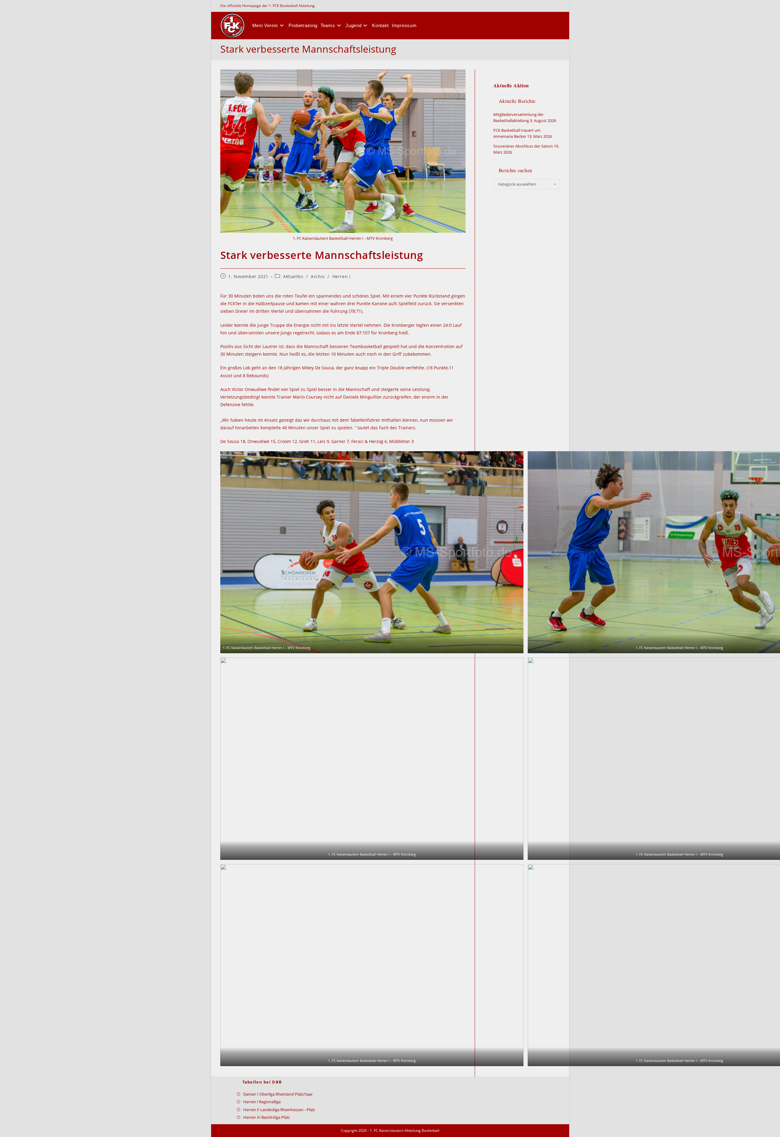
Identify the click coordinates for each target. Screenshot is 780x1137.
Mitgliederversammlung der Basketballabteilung (518, 117)
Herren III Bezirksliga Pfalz (266, 1117)
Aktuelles (293, 276)
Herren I (341, 276)
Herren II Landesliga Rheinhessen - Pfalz (279, 1109)
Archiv (318, 276)
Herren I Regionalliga (262, 1101)
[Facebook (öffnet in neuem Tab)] (558, 6)
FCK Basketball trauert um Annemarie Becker (517, 133)
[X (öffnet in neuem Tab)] (555, 6)
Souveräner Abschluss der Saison (523, 146)
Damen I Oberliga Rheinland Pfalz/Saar (278, 1094)
